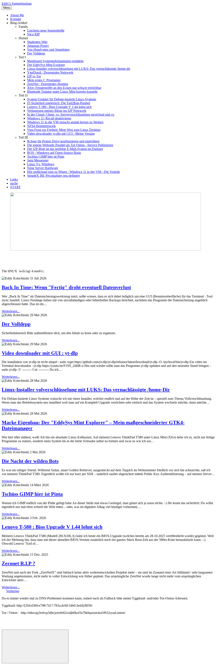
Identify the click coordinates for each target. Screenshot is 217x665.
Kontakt (15, 19)
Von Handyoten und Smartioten (48, 49)
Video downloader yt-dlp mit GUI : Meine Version (61, 133)
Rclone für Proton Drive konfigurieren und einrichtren (63, 141)
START (15, 187)
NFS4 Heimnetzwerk (41, 126)
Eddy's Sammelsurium (17, 3)
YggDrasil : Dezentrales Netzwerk (50, 72)
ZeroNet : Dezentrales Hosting (47, 84)
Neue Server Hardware (42, 168)
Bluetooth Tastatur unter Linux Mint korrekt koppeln (62, 91)
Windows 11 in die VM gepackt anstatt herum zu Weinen (65, 122)
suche (14, 183)
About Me (17, 15)
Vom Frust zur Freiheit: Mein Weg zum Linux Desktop (63, 130)
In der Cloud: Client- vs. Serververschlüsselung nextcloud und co (70, 114)
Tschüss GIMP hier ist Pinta (45, 156)
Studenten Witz (37, 42)
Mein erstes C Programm (43, 80)
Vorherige (12, 591)
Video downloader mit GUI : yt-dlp (40, 353)
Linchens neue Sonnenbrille (45, 30)
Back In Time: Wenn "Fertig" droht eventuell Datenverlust (66, 287)
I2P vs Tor (34, 76)
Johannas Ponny (38, 46)
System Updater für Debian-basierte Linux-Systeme (61, 99)
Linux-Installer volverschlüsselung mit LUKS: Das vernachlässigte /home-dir (78, 68)
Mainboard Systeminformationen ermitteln (55, 61)
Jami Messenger (38, 160)
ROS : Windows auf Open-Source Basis (54, 152)
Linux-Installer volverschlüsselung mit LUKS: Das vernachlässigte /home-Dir (86, 389)
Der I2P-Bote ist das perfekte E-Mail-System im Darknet (65, 149)
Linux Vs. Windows (40, 164)
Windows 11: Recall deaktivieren (49, 118)
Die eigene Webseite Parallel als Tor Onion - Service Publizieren (70, 145)
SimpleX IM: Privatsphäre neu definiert (53, 175)
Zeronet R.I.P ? (18, 563)
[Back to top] (35, 646)
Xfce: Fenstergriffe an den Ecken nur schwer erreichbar (64, 88)
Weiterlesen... (11, 311)
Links (14, 179)
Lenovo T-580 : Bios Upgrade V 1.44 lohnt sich (59, 107)
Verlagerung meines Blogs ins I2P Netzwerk (56, 110)
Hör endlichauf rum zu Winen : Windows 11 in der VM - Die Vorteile (73, 172)
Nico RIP (33, 34)
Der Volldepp (36, 53)
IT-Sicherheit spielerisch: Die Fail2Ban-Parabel (58, 103)
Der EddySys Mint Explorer (46, 65)
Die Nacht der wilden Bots (30, 461)
